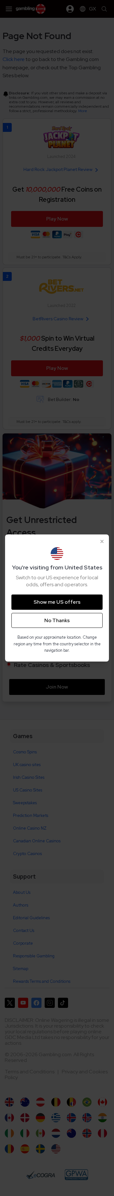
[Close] (102, 541)
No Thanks (57, 620)
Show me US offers (57, 602)
